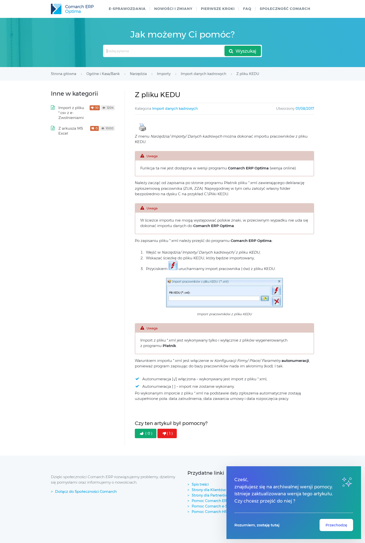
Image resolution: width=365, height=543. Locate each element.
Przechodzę (336, 525)
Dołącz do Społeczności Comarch (86, 491)
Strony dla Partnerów (210, 495)
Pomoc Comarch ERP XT (213, 501)
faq (247, 8)
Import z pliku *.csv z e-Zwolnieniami (71, 112)
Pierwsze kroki (218, 8)
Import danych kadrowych (175, 108)
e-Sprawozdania (127, 8)
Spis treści (200, 484)
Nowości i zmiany (173, 8)
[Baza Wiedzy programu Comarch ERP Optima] (72, 9)
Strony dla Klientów (209, 490)
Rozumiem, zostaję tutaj (256, 525)
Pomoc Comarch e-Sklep (213, 506)
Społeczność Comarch (285, 8)
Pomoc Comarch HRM (211, 511)
